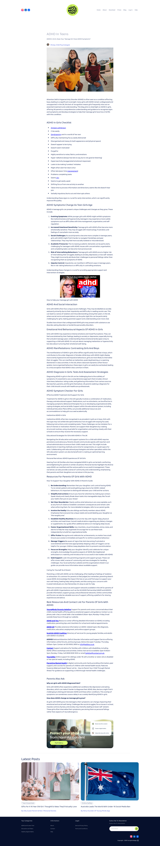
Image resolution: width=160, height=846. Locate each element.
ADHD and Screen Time (27, 826)
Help (136, 10)
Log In (130, 10)
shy (57, 177)
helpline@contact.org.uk (94, 653)
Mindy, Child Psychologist (60, 44)
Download (112, 10)
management (72, 171)
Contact (52, 829)
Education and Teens (27, 829)
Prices (119, 10)
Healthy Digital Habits (27, 832)
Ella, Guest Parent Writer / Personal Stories (40, 810)
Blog (124, 10)
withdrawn (62, 127)
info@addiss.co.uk (87, 644)
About (105, 10)
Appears (54, 127)
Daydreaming (56, 134)
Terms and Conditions (81, 829)
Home (98, 10)
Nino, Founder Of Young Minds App (96, 810)
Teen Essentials (28, 803)
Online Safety (87, 803)
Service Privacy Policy (81, 826)
